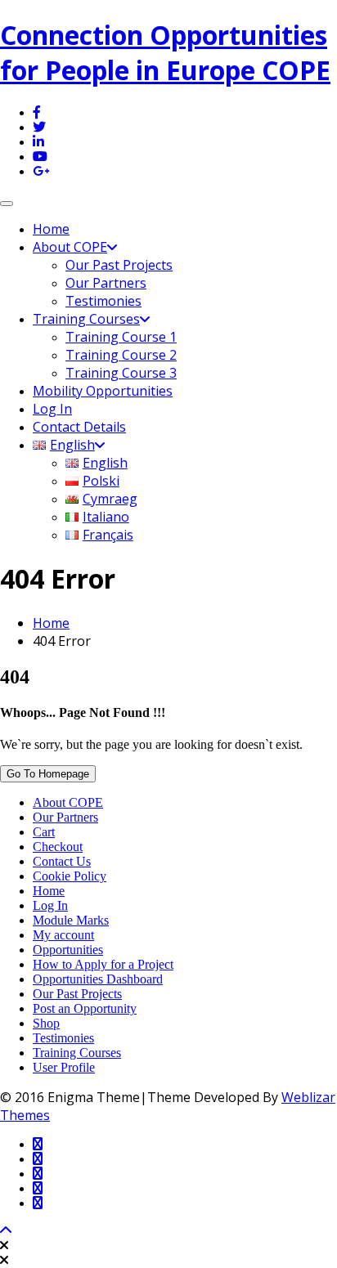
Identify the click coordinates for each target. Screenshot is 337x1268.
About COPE (70, 247)
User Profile (64, 1067)
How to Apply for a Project (103, 964)
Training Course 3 (121, 373)
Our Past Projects (119, 265)
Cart (44, 832)
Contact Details (79, 427)
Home (51, 229)
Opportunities (68, 950)
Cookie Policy (69, 876)
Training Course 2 (121, 355)
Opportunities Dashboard (98, 979)
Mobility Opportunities (103, 391)
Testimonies (103, 301)
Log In (52, 409)
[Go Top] (5, 1231)
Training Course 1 (121, 337)
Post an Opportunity (85, 1008)
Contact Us (62, 861)
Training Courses (86, 319)
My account (63, 935)
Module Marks (71, 920)
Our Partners (105, 283)
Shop (46, 1023)
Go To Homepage (48, 774)
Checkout (58, 847)
